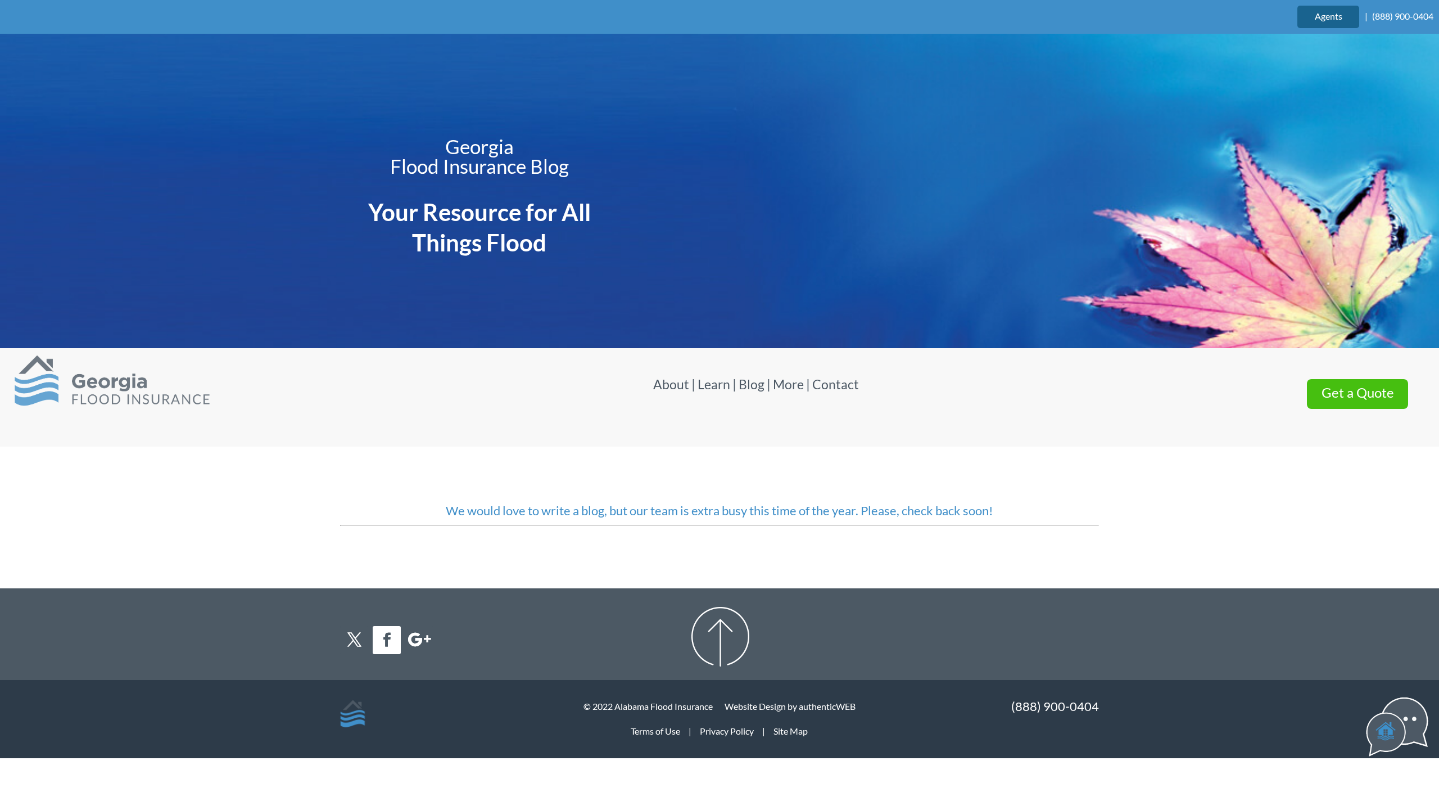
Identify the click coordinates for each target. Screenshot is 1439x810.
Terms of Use (655, 731)
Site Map (790, 731)
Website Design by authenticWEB (790, 706)
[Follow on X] (354, 640)
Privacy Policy (727, 731)
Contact (835, 384)
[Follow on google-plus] (419, 640)
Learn (714, 384)
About (672, 384)
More (788, 384)
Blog (751, 384)
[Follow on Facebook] (387, 640)
